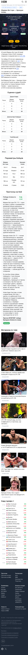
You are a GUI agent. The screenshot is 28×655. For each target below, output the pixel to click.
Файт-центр (9, 5)
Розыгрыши (18, 598)
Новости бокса (5, 608)
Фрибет (17, 597)
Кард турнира (6, 501)
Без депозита (19, 587)
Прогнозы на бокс (6, 575)
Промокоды (18, 589)
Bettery (3, 593)
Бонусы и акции (20, 585)
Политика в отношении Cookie (9, 637)
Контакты (3, 630)
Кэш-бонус (18, 595)
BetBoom (3, 597)
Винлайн (3, 589)
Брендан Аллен (23, 29)
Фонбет (3, 587)
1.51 (17, 41)
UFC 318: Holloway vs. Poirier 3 (9, 7)
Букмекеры (4, 585)
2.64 (11, 41)
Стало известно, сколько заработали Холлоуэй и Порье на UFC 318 (13, 373)
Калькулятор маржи (20, 608)
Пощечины (18, 581)
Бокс (16, 575)
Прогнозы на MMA (6, 577)
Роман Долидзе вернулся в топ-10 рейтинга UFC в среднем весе (13, 446)
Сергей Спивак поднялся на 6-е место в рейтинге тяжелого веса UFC (13, 350)
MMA (21, 7)
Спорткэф (3, 5)
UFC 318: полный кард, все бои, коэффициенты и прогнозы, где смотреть (11, 421)
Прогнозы (4, 573)
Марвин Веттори (5, 29)
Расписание (18, 573)
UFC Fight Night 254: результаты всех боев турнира (12, 470)
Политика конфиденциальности (9, 635)
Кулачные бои (19, 579)
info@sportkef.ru (17, 628)
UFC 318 (15, 5)
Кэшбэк (17, 593)
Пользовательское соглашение (9, 633)
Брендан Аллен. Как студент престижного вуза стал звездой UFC (12, 493)
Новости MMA (5, 610)
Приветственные (20, 591)
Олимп (3, 595)
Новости (3, 607)
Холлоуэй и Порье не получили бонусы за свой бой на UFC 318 (13, 397)
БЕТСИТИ (3, 591)
